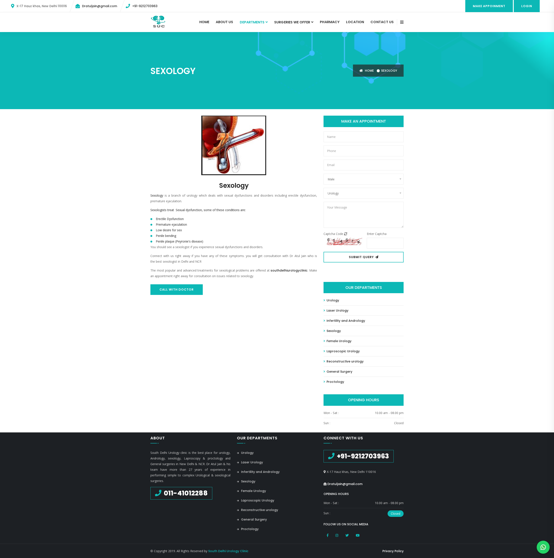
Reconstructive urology (345, 361)
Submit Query (362, 257)
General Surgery (339, 371)
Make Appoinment (489, 6)
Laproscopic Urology (343, 351)
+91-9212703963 (145, 6)
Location (355, 21)
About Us (224, 21)
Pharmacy (329, 21)
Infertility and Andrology (345, 321)
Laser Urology (337, 310)
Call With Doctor (176, 289)
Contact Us (382, 21)
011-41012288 (185, 493)
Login (526, 6)
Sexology (389, 70)
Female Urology (338, 341)
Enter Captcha (377, 234)
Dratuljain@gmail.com (99, 6)
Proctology (335, 382)
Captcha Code (334, 234)
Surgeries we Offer (292, 22)
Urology (332, 300)
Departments (252, 22)
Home (204, 21)
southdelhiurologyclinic (289, 270)
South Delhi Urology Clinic (228, 551)
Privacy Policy (393, 551)
